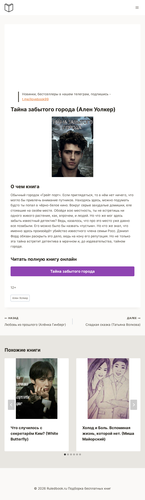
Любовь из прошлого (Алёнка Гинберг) (35, 322)
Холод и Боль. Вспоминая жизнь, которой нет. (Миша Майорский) (108, 433)
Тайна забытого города (72, 271)
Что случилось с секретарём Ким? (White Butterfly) (34, 433)
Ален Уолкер (20, 298)
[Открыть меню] (136, 7)
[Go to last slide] (11, 405)
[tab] (65, 454)
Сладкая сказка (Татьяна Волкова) (113, 322)
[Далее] (133, 405)
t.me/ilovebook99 (35, 99)
